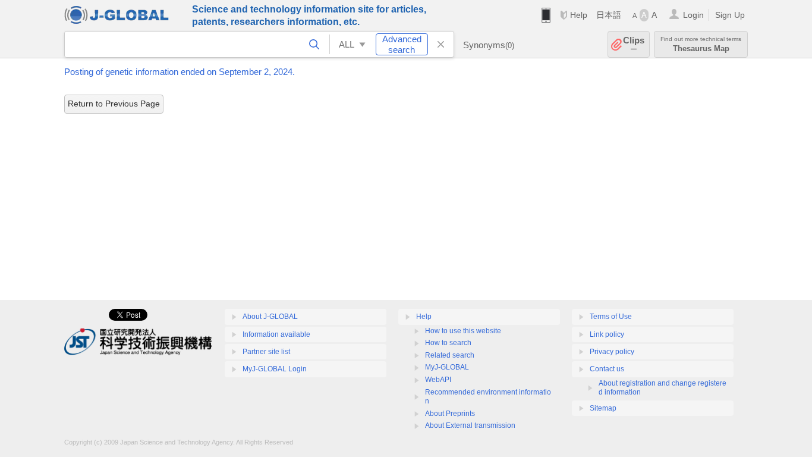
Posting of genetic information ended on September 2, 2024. (179, 72)
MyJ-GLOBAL (447, 367)
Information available (276, 334)
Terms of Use (611, 316)
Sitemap (603, 408)
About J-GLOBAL (270, 316)
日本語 (608, 15)
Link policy (607, 334)
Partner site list (266, 352)
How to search (448, 343)
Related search (449, 355)
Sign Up (730, 15)
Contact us (607, 369)
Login (693, 15)
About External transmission (470, 425)
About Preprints (450, 413)
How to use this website (463, 331)
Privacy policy (612, 352)
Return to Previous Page (114, 103)
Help (578, 15)
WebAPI (438, 379)
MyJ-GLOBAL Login (275, 369)
